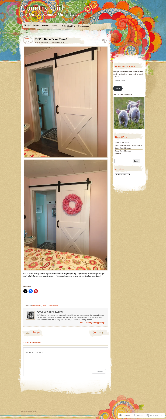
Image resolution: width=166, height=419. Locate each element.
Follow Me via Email (125, 66)
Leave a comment (52, 306)
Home (26, 25)
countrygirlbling (59, 42)
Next (94, 333)
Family (36, 25)
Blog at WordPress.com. (28, 411)
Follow (118, 88)
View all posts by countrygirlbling (92, 322)
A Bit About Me (68, 25)
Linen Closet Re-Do (122, 142)
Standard (104, 40)
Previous (36, 333)
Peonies (118, 154)
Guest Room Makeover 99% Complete (128, 145)
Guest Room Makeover (123, 148)
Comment (99, 371)
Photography (83, 26)
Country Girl (42, 7)
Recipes (55, 25)
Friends (45, 25)
